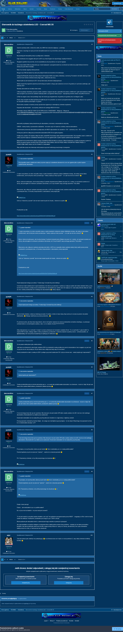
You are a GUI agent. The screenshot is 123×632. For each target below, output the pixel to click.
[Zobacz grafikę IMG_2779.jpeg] (109, 363)
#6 (92, 367)
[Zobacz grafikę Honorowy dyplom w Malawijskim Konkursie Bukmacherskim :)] (109, 297)
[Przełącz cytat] (19, 158)
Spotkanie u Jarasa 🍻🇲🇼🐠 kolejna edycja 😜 (109, 351)
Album (25, 9)
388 (9, 170)
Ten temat (114, 9)
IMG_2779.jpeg (101, 372)
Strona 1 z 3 (21, 37)
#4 (92, 296)
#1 (92, 44)
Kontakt (32, 9)
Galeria (10, 9)
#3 (92, 223)
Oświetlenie (19, 31)
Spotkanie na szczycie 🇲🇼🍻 (105, 286)
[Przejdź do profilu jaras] (98, 60)
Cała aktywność (69, 9)
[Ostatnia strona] (15, 38)
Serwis (78, 9)
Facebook (52, 9)
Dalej (11, 37)
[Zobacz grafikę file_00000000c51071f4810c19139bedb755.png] (109, 321)
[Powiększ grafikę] (81, 175)
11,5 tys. (9, 551)
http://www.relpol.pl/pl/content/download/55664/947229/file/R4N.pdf (36, 215)
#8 (92, 429)
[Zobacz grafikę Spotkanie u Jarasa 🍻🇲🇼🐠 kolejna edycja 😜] (109, 344)
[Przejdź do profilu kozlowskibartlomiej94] (98, 258)
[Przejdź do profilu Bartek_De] (98, 76)
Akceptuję (118, 629)
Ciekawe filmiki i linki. (106, 203)
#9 (92, 471)
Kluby (45, 9)
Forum (3, 9)
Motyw (52, 620)
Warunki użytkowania (24, 629)
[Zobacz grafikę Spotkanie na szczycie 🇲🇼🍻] (109, 276)
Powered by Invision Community (61, 622)
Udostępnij (74, 30)
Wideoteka (17, 9)
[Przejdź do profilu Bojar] (98, 89)
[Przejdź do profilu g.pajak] (9, 160)
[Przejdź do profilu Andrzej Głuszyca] (98, 121)
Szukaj (60, 9)
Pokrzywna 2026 (103, 31)
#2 (92, 154)
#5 (92, 340)
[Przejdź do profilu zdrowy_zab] (98, 251)
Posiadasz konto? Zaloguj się (101, 3)
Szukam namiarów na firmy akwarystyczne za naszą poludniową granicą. (111, 77)
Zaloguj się (69, 582)
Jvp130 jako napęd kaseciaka (109, 257)
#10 (92, 535)
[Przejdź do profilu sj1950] (98, 144)
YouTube (39, 9)
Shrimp (103, 157)
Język (46, 620)
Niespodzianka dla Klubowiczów (107, 35)
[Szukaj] (121, 9)
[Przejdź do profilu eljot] (9, 541)
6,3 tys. (9, 60)
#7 (92, 393)
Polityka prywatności (62, 620)
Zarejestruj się (117, 3)
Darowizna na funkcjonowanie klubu (106, 40)
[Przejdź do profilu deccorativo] (3, 30)
